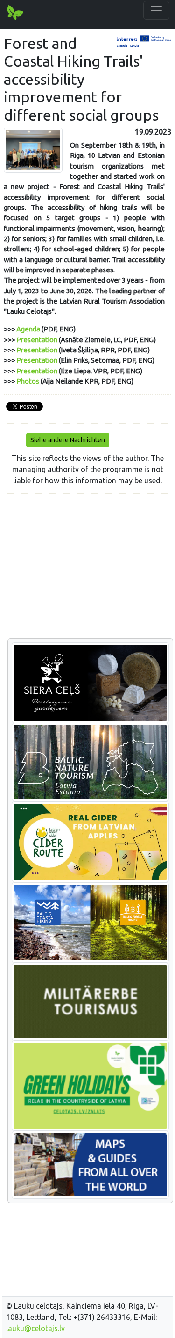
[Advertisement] (87, 566)
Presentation (36, 340)
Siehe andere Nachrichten (67, 440)
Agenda (28, 329)
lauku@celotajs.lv (35, 1328)
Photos (27, 381)
